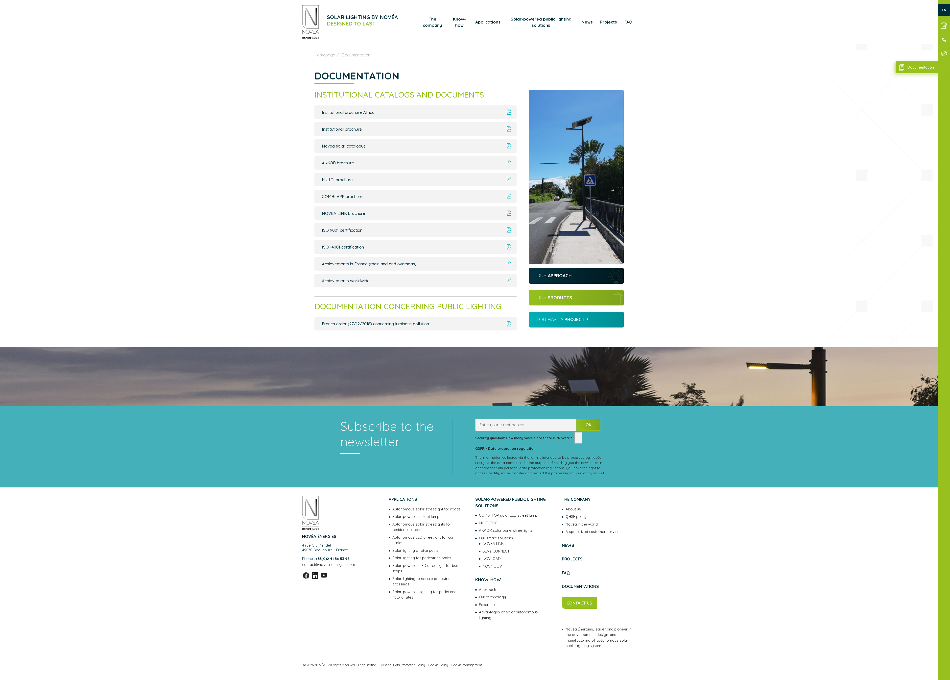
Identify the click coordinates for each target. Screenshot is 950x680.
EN (944, 10)
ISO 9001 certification (342, 230)
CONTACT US (579, 602)
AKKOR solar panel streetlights (506, 530)
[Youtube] (324, 575)
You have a (562, 319)
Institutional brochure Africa (348, 112)
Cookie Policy (438, 665)
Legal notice (367, 665)
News (587, 22)
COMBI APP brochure (342, 196)
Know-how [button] (459, 22)
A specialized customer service (592, 531)
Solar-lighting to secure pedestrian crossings (422, 581)
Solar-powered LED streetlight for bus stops (425, 568)
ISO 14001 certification (343, 247)
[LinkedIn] (315, 575)
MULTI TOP (488, 523)
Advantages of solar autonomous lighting (508, 615)
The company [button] (432, 22)
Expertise (487, 604)
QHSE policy (576, 516)
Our (554, 275)
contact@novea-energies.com (328, 564)
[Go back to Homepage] (310, 22)
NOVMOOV (492, 566)
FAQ (628, 22)
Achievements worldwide (346, 280)
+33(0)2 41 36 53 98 (333, 558)
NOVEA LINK (493, 543)
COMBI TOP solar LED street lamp (508, 515)
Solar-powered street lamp (415, 516)
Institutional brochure (342, 129)
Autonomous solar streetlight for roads (426, 509)
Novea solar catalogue (344, 146)
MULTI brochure (337, 179)
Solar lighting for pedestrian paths (421, 557)
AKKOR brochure (338, 162)
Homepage (324, 54)
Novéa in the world (582, 524)
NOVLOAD (492, 558)
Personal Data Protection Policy (402, 665)
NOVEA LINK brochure (343, 213)
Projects (608, 22)
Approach (487, 589)
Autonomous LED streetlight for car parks (423, 540)
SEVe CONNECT (496, 551)
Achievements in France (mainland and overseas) (369, 263)
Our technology (492, 597)
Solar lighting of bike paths (415, 550)
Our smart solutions (496, 538)
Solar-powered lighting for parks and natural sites (424, 594)
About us (573, 509)
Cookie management (466, 665)
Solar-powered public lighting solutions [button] (541, 22)
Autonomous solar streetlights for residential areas (421, 527)
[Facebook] (306, 575)
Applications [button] (487, 22)
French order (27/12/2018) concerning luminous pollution (375, 323)
